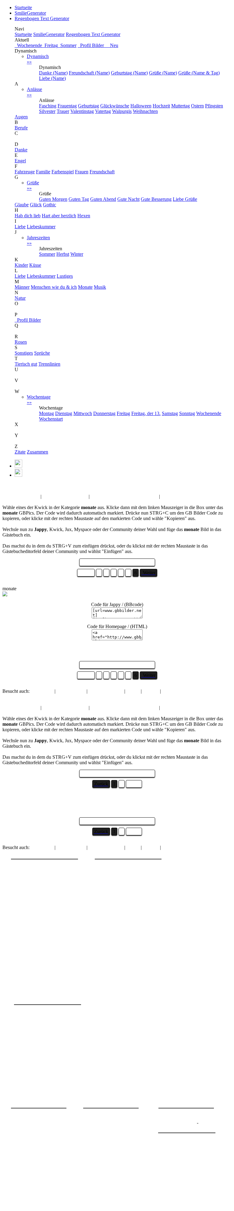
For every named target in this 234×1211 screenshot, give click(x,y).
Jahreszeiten (38, 240)
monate (25, 485)
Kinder (21, 265)
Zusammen (37, 451)
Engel (20, 160)
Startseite (23, 7)
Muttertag (180, 105)
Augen (21, 116)
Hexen (83, 215)
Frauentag (67, 105)
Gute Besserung (156, 199)
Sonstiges (24, 353)
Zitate (20, 451)
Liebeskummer (41, 226)
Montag (46, 413)
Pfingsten (214, 105)
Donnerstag (104, 413)
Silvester (47, 111)
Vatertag (103, 111)
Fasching (47, 105)
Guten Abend (103, 199)
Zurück (86, 572)
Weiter (134, 783)
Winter (76, 254)
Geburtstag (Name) (129, 72)
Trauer (63, 111)
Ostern (197, 105)
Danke (21, 149)
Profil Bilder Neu (98, 45)
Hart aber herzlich (59, 215)
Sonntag (187, 413)
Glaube (22, 204)
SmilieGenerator (30, 13)
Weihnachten (145, 111)
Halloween (140, 105)
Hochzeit (161, 105)
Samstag (170, 413)
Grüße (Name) (163, 72)
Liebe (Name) (52, 78)
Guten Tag (79, 199)
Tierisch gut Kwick (20, 496)
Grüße (33, 185)
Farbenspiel (62, 171)
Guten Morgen (53, 199)
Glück (36, 204)
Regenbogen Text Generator (42, 18)
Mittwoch (82, 413)
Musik (100, 287)
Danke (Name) (53, 72)
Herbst (62, 254)
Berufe (21, 127)
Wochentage (39, 399)
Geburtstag (88, 105)
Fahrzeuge (25, 171)
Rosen (21, 342)
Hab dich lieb (28, 215)
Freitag (50, 45)
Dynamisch (38, 59)
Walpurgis (122, 111)
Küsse (35, 265)
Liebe (20, 226)
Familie (43, 171)
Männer (22, 287)
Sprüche (42, 353)
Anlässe (34, 92)
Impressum (168, 1128)
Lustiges (65, 276)
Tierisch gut (26, 364)
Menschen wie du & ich (54, 287)
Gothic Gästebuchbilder (184, 496)
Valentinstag (82, 111)
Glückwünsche (114, 105)
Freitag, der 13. (146, 413)
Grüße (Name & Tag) (199, 72)
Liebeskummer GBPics (65, 496)
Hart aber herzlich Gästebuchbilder (124, 496)
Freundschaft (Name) (89, 72)
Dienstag (63, 413)
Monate (85, 287)
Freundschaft (102, 171)
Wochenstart (51, 418)
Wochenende (28, 45)
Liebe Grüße (185, 199)
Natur (20, 298)
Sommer (67, 45)
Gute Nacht (128, 199)
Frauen (81, 171)
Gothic (49, 204)
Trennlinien (49, 364)
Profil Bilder (28, 320)
